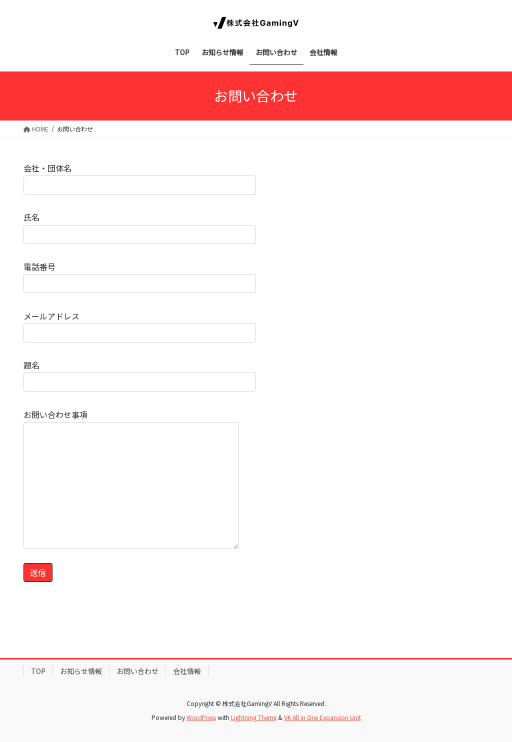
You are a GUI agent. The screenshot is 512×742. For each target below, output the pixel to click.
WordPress (201, 717)
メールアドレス (52, 316)
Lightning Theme (253, 717)
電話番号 (40, 266)
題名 (32, 365)
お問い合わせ (137, 671)
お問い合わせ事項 (56, 414)
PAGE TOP (491, 710)
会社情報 (187, 671)
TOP (38, 671)
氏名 (32, 217)
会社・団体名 (48, 168)
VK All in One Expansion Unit (322, 717)
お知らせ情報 (81, 671)
